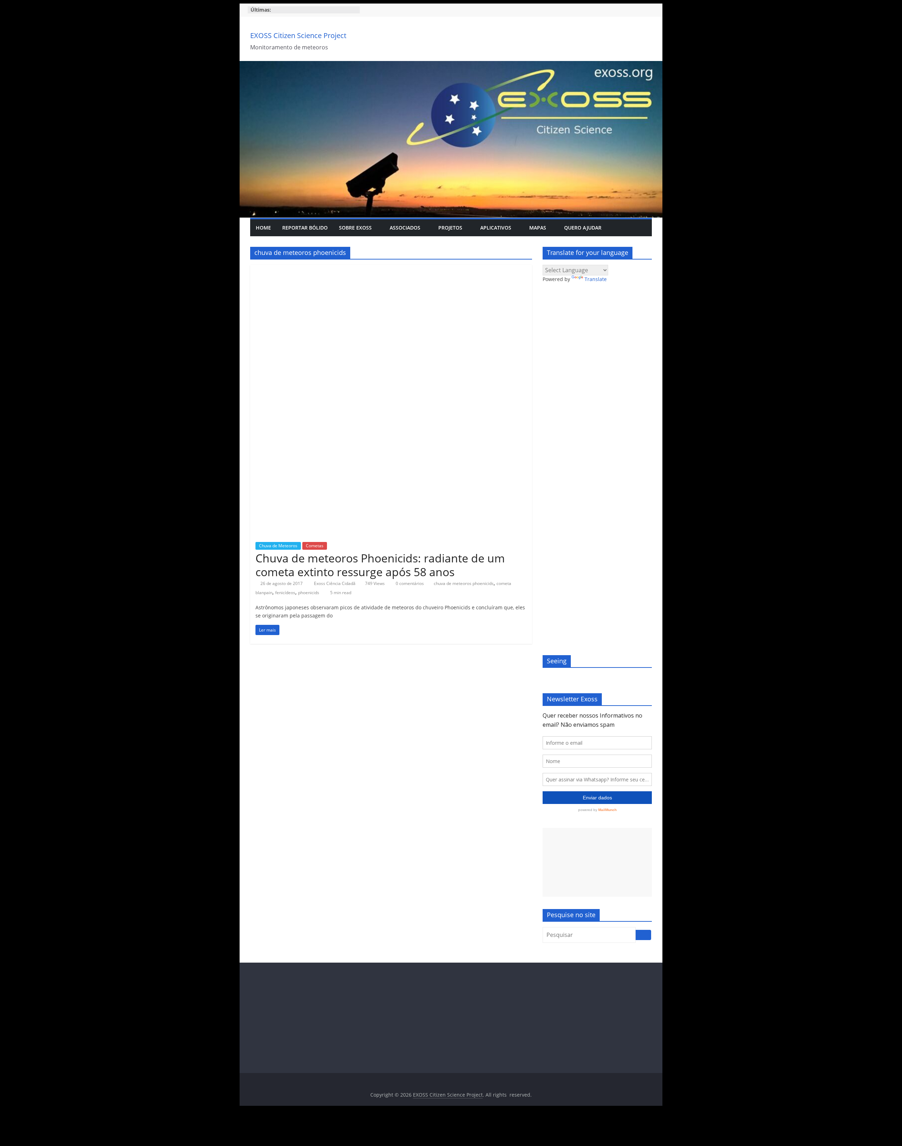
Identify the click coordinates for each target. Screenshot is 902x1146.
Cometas (314, 546)
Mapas (537, 227)
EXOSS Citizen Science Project (298, 35)
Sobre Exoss (355, 227)
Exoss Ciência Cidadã (335, 583)
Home (263, 227)
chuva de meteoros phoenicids (464, 583)
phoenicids (308, 593)
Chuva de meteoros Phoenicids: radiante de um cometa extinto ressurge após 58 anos (380, 564)
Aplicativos (495, 227)
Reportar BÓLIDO (305, 227)
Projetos (450, 227)
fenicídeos (285, 593)
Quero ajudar (582, 227)
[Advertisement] (597, 862)
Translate (596, 279)
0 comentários (409, 583)
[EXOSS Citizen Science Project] (451, 65)
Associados (405, 227)
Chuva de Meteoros (278, 546)
